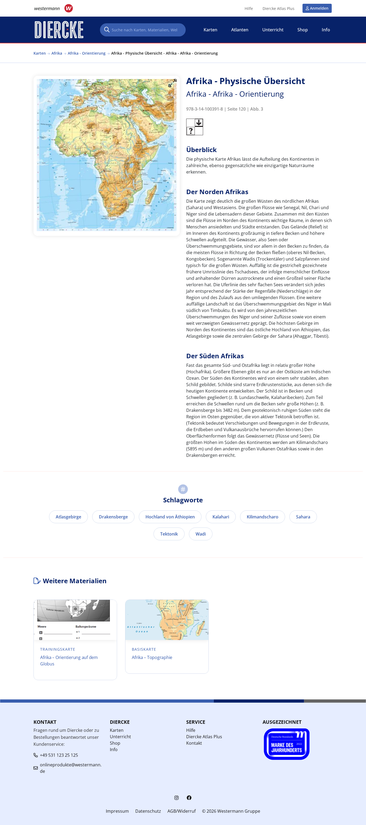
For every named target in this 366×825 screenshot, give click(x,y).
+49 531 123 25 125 (59, 755)
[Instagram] (176, 797)
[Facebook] (189, 797)
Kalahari (220, 517)
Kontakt (194, 743)
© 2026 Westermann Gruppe (231, 811)
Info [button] (326, 29)
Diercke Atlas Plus (278, 8)
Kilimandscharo (262, 517)
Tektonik (169, 534)
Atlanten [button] (239, 29)
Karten (39, 53)
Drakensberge (113, 517)
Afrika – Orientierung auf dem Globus (69, 660)
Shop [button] (302, 29)
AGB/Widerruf (181, 811)
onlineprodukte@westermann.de (71, 768)
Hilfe (249, 8)
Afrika (56, 53)
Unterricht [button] (272, 29)
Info (114, 749)
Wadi (201, 534)
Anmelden (319, 8)
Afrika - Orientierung (87, 53)
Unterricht (120, 737)
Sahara (303, 517)
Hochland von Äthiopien (170, 517)
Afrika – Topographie (152, 657)
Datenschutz (148, 811)
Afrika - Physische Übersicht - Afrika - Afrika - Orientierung (164, 53)
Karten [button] (210, 29)
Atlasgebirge (68, 517)
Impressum (117, 811)
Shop (115, 743)
